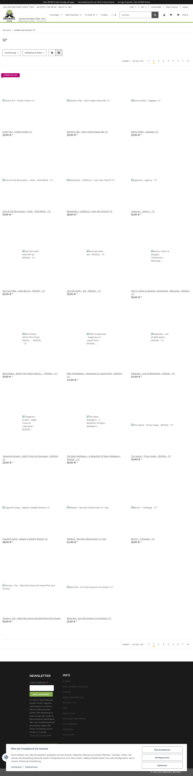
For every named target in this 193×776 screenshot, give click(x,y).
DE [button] (142, 7)
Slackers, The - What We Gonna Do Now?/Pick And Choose (31, 618)
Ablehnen (162, 765)
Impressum (16, 766)
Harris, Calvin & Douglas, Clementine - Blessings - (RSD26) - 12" (160, 292)
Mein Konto (172, 7)
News (185, 7)
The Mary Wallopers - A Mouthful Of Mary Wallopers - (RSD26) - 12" (94, 458)
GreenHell (156, 7)
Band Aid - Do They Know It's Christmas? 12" (89, 618)
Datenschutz (31, 766)
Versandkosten (70, 723)
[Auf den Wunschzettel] (57, 76)
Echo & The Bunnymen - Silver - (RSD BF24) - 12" (26, 211)
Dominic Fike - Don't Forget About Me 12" (87, 131)
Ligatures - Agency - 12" (143, 211)
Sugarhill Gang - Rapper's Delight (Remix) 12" (25, 538)
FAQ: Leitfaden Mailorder (75, 686)
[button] (164, 15)
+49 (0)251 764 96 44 (46, 7)
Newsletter (68, 729)
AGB (38, 732)
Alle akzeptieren (162, 749)
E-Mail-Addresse (39, 683)
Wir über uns (69, 702)
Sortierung (10, 52)
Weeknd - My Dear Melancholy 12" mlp (86, 538)
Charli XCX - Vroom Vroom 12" (17, 131)
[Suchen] (155, 15)
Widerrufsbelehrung (73, 697)
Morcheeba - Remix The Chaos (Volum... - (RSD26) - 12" (29, 373)
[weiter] (188, 60)
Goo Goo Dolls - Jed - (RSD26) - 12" (84, 290)
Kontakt (66, 681)
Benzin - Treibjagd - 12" (143, 538)
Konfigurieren (162, 757)
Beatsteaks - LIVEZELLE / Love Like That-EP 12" (90, 211)
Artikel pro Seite (33, 52)
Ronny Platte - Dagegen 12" (144, 131)
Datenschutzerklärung (39, 735)
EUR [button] (132, 7)
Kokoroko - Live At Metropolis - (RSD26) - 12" (153, 373)
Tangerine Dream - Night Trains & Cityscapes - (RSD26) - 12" (30, 458)
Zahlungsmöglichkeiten (74, 718)
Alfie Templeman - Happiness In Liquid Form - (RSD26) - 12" (95, 375)
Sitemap (67, 691)
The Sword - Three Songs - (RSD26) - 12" (151, 456)
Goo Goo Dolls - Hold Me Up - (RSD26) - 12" (23, 290)
